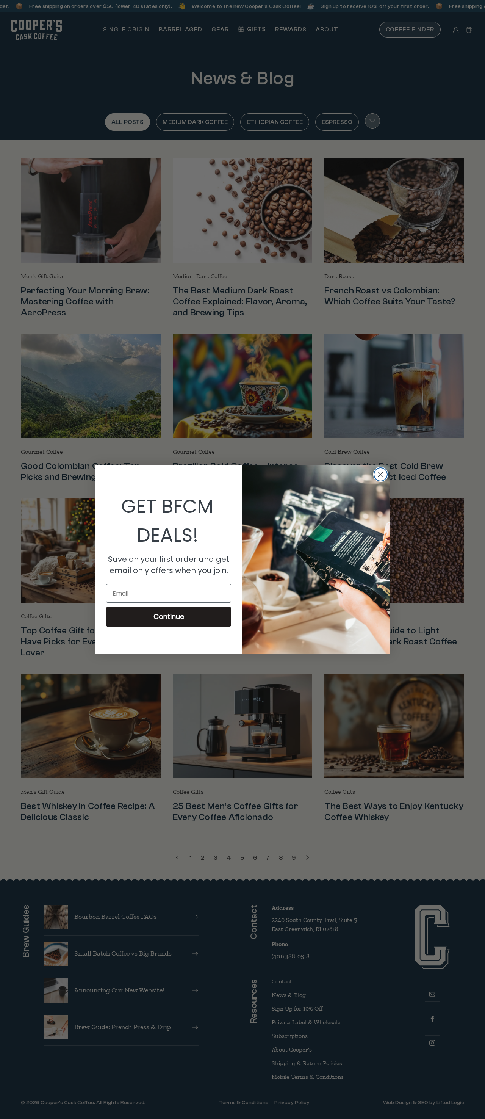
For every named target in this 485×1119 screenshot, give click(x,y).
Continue (168, 616)
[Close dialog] (380, 474)
